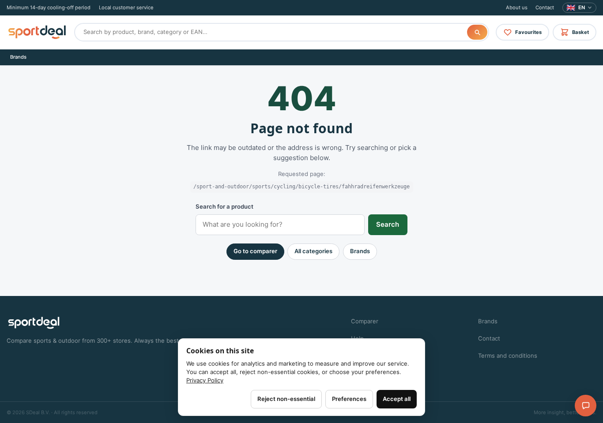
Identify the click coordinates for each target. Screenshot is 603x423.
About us (517, 7)
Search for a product (224, 206)
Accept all (397, 398)
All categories (313, 251)
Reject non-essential (286, 398)
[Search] (477, 32)
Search (387, 224)
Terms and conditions (507, 355)
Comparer (364, 321)
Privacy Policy (204, 380)
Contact (544, 7)
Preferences (349, 398)
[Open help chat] (585, 405)
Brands (18, 57)
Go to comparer (255, 251)
